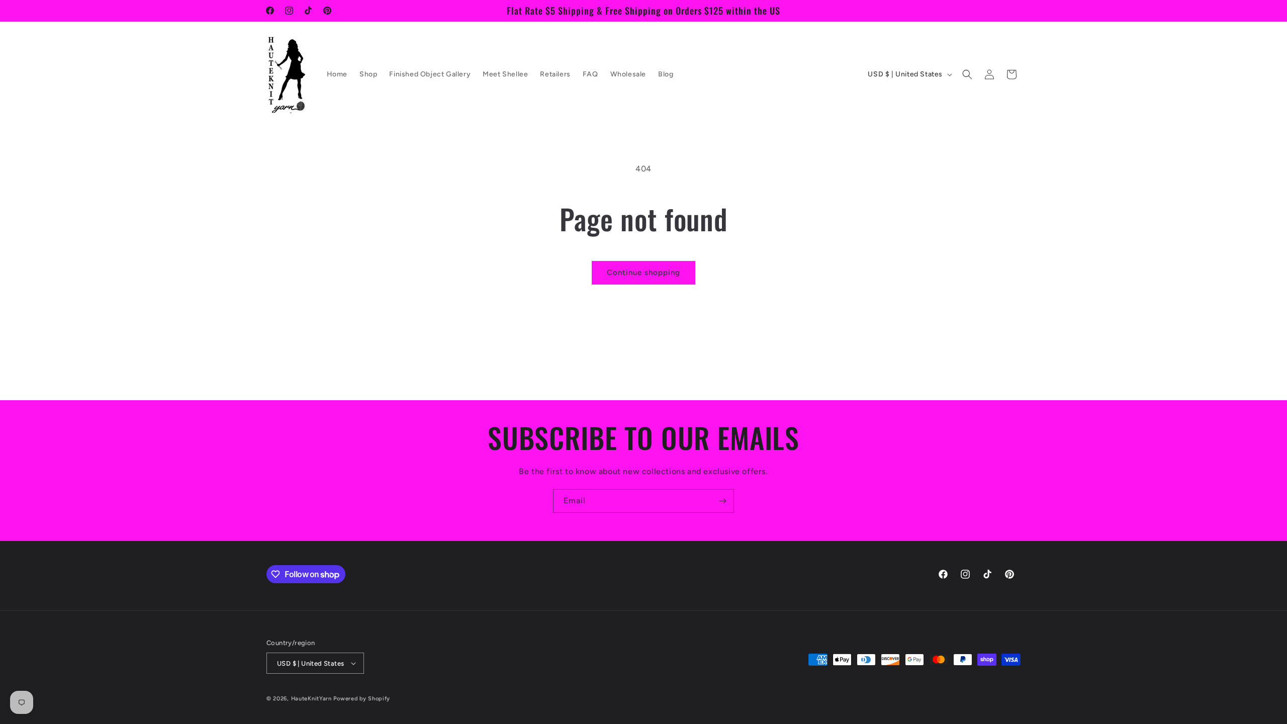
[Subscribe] (722, 501)
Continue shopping (643, 272)
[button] (967, 74)
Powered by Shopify (361, 698)
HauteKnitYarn (311, 698)
